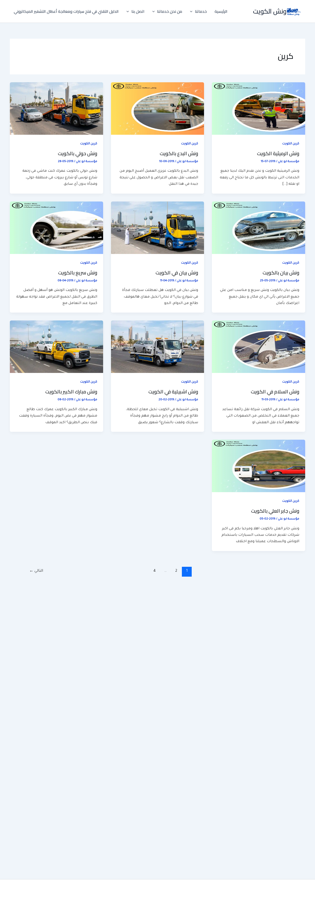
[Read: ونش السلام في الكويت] (258, 347)
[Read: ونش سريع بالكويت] (56, 228)
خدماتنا (201, 11)
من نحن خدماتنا (169, 11)
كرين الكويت (290, 144)
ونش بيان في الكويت (177, 272)
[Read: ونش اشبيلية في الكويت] (157, 347)
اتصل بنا (137, 11)
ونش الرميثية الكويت (278, 153)
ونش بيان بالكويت (281, 272)
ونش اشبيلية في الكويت (173, 391)
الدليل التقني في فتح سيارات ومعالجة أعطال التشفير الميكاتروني (66, 11)
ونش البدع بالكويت (179, 153)
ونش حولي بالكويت (77, 153)
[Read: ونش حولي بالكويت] (56, 109)
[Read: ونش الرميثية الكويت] (258, 109)
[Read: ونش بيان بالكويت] (258, 228)
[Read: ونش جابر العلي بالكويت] (258, 466)
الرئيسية (221, 11)
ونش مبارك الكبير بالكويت (71, 391)
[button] (192, 11)
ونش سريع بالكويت (77, 272)
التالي (36, 571)
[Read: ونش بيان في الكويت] (157, 228)
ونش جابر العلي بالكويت (275, 510)
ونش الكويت (269, 11)
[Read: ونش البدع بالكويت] (157, 109)
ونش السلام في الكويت (275, 391)
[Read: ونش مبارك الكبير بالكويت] (56, 347)
